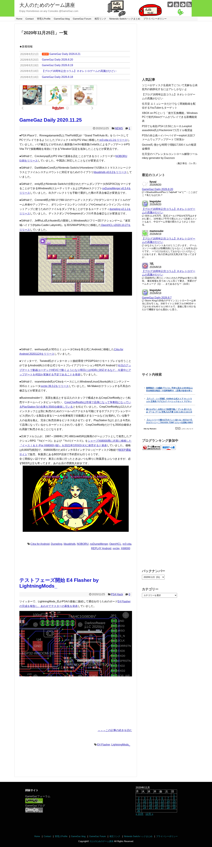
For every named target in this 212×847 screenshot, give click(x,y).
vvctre (116, 548)
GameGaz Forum (82, 18)
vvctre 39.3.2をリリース (55, 386)
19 (156, 804)
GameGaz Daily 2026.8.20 (157, 189)
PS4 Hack (117, 594)
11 (150, 801)
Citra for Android (40, 544)
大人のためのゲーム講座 (47, 5)
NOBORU (83, 544)
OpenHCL (115, 544)
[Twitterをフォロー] (170, 4)
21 (168, 804)
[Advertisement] (75, 321)
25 (150, 807)
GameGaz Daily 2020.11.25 (50, 120)
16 (138, 804)
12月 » (149, 814)
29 (174, 807)
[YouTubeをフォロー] (176, 4)
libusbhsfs (70, 544)
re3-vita (127, 544)
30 (138, 810)
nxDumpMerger (99, 544)
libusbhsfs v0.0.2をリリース (110, 172)
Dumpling (56, 544)
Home (19, 18)
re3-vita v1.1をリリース (113, 140)
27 (162, 807)
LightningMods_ (120, 744)
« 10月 (139, 814)
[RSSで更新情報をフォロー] (189, 4)
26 (156, 807)
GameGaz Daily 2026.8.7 (157, 297)
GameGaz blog (62, 18)
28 (168, 807)
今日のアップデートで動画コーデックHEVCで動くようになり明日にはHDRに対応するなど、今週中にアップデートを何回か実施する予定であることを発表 (75, 370)
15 (174, 801)
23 (138, 807)
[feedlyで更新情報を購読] (183, 4)
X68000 (125, 548)
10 (144, 801)
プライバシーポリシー (155, 18)
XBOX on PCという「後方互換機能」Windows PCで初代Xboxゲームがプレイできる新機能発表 (170, 117)
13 (162, 801)
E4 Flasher (103, 744)
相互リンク (100, 18)
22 (174, 804)
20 (162, 804)
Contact (30, 18)
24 (144, 807)
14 (168, 801)
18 (150, 804)
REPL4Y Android (101, 548)
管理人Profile (44, 18)
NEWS (119, 128)
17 (144, 804)
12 (156, 801)
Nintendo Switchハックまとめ (124, 18)
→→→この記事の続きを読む (115, 730)
